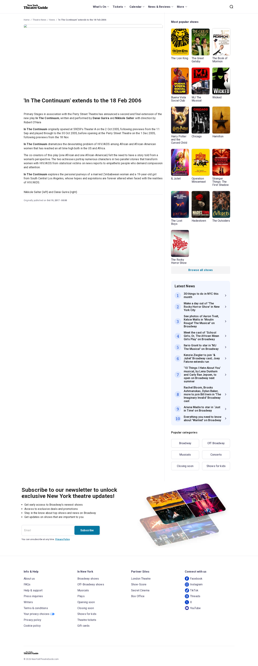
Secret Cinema (140, 590)
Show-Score (139, 584)
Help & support (33, 590)
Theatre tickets (86, 620)
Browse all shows (200, 270)
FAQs (27, 584)
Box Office (138, 596)
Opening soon (86, 602)
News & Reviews (159, 6)
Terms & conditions (36, 608)
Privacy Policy (62, 539)
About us (29, 578)
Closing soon (185, 466)
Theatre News (40, 20)
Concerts (216, 454)
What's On (99, 6)
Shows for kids (216, 466)
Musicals (185, 454)
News (52, 20)
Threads (195, 596)
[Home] (36, 6)
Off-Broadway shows (90, 584)
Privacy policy (32, 620)
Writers (28, 602)
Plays (81, 596)
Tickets (118, 6)
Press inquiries (33, 596)
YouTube (195, 608)
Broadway (185, 443)
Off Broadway (216, 443)
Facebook (196, 578)
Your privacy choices (36, 614)
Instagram (196, 584)
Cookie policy (32, 625)
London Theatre (141, 578)
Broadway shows (88, 578)
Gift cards (83, 625)
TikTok (194, 590)
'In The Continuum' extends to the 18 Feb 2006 (82, 20)
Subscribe (87, 530)
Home (27, 20)
